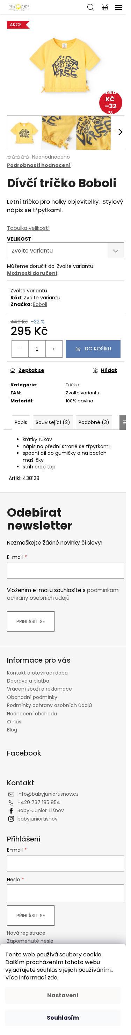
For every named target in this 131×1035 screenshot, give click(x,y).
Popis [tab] (21, 422)
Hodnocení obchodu (32, 713)
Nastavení (63, 995)
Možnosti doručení (32, 273)
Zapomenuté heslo (30, 941)
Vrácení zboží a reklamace (39, 688)
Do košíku (98, 348)
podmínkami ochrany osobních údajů (63, 594)
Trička (72, 384)
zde (52, 978)
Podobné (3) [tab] (94, 422)
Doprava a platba (28, 680)
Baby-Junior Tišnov (40, 810)
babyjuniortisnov (37, 818)
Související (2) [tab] (53, 422)
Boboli (40, 304)
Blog (12, 729)
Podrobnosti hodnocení (39, 165)
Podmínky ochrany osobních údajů (49, 705)
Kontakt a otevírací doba (37, 672)
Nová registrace (26, 933)
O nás (14, 721)
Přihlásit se (30, 621)
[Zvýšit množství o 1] (53, 349)
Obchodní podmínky (32, 697)
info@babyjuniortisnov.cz (48, 793)
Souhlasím (63, 1018)
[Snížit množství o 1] (20, 349)
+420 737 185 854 (38, 802)
